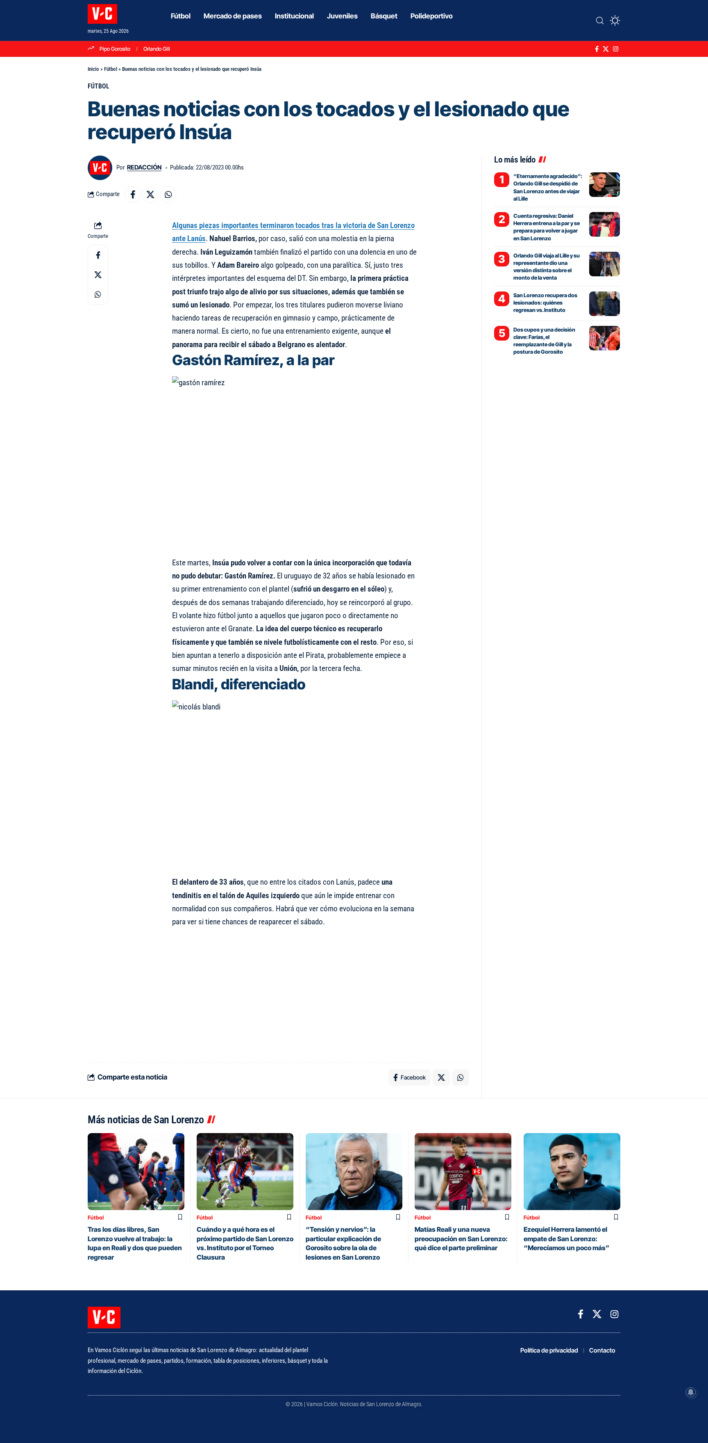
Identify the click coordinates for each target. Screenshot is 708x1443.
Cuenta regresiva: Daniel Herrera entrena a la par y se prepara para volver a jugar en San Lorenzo (546, 227)
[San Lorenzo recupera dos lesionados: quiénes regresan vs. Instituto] (604, 303)
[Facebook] (597, 49)
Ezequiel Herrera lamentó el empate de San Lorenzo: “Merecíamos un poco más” (566, 1238)
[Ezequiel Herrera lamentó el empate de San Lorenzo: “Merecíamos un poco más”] (572, 1171)
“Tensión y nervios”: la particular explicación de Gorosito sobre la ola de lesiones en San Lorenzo (343, 1243)
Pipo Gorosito (115, 48)
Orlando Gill (156, 48)
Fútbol (110, 69)
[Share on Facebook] (133, 194)
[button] (600, 20)
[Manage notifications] (690, 1392)
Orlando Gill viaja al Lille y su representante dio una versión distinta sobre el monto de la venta (546, 266)
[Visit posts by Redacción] (100, 168)
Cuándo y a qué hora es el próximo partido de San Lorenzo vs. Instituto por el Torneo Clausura (245, 1243)
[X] (606, 49)
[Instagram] (615, 49)
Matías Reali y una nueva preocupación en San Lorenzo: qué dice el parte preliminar (461, 1238)
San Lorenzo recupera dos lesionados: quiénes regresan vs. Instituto (545, 302)
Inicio (93, 69)
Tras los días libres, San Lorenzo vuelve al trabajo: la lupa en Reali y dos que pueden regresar (135, 1243)
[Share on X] (150, 194)
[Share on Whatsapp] (168, 194)
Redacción (144, 167)
